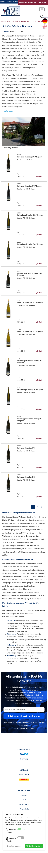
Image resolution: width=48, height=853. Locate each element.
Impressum (24, 795)
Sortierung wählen (10, 148)
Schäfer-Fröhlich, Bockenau (31, 21)
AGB (24, 800)
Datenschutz (24, 809)
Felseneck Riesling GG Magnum (29, 157)
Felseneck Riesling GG (26, 448)
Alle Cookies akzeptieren (34, 846)
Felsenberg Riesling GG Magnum (30, 215)
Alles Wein (6, 21)
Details (39, 176)
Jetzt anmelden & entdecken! (24, 716)
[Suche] (42, 17)
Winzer (16, 21)
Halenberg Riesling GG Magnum (30, 302)
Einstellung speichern (14, 846)
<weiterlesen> (8, 111)
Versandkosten (24, 775)
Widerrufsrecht (24, 804)
